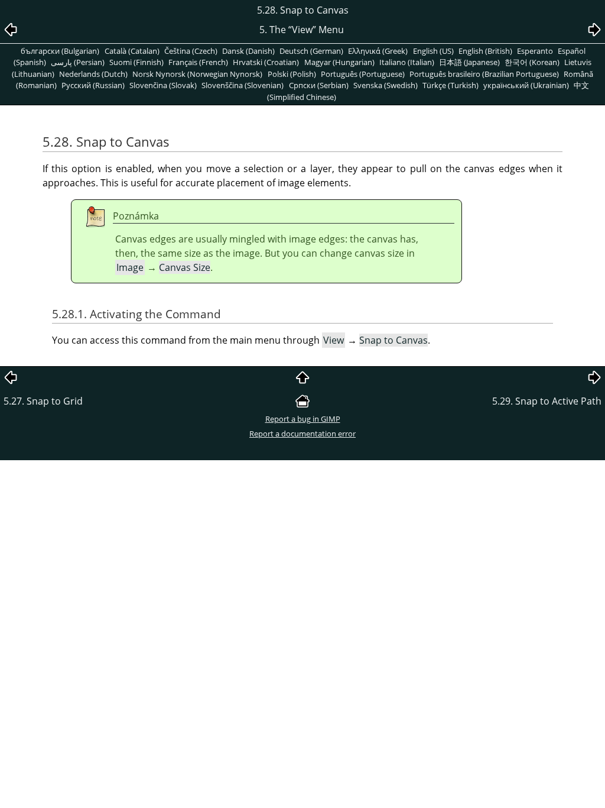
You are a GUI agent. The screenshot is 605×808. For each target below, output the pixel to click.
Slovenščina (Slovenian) (242, 85)
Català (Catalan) (132, 51)
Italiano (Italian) (406, 62)
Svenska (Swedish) (385, 85)
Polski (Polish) (292, 74)
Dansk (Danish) (248, 51)
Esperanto (535, 51)
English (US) (433, 51)
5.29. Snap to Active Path (546, 401)
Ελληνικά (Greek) (378, 51)
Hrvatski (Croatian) (266, 62)
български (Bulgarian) (60, 51)
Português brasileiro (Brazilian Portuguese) (484, 74)
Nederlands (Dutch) (93, 74)
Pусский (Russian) (93, 85)
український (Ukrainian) (526, 85)
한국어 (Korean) (532, 62)
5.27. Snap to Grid (43, 401)
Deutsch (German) (311, 51)
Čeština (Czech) (190, 51)
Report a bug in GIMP (302, 418)
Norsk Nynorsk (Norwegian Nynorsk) (197, 74)
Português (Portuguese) (363, 74)
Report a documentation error (302, 433)
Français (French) (198, 62)
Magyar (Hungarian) (339, 62)
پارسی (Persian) (78, 62)
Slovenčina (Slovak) (163, 85)
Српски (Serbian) (319, 85)
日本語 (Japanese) (469, 62)
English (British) (485, 51)
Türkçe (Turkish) (450, 85)
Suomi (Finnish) (136, 62)
